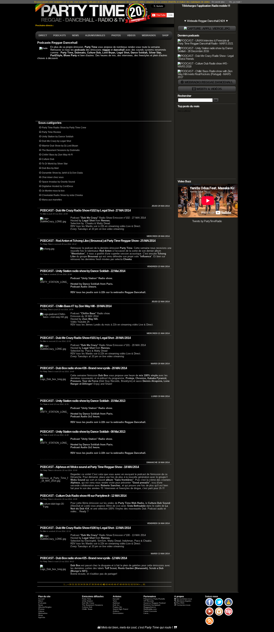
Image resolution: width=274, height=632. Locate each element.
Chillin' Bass (87, 609)
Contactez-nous (183, 605)
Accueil (41, 599)
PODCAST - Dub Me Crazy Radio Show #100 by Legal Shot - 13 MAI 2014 (85, 527)
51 (129, 584)
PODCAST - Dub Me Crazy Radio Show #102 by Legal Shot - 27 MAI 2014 (85, 210)
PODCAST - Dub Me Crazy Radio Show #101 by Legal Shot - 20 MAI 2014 (85, 337)
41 (101, 584)
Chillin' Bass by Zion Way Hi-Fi (57, 154)
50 (126, 584)
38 (93, 584)
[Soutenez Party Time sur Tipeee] (228, 615)
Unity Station (87, 601)
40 (98, 584)
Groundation (118, 613)
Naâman (116, 603)
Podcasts (42, 603)
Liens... (147, 613)
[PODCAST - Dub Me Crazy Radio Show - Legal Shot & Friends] (206, 58)
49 (123, 584)
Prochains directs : (44, 25)
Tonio (45, 274)
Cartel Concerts (150, 611)
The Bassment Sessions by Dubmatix (61, 150)
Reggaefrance (150, 607)
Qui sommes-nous (184, 599)
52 (132, 584)
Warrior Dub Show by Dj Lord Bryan (60, 145)
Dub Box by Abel (50, 168)
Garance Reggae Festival (155, 603)
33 (79, 584)
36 (87, 584)
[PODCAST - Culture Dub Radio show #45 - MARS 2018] (206, 66)
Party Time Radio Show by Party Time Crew (64, 127)
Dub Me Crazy (88, 603)
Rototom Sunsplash (152, 605)
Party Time (47, 244)
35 (84, 584)
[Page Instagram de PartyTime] (219, 615)
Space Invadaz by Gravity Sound (58, 181)
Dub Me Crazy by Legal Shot (56, 141)
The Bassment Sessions (92, 605)
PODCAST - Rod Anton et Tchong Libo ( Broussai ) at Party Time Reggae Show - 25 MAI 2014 (97, 240)
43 (106, 584)
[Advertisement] (103, 90)
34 (81, 584)
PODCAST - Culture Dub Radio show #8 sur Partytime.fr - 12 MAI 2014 (83, 495)
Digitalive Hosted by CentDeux (57, 186)
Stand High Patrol (120, 609)
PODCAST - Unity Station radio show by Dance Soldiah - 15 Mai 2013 (82, 400)
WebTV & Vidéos (209, 89)
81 (144, 584)
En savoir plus (218, 2)
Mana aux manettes (52, 199)
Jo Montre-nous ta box (53, 190)
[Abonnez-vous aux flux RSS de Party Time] (209, 625)
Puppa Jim (117, 607)
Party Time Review (51, 132)
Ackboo (116, 611)
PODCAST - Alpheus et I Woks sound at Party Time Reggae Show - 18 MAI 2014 (89, 467)
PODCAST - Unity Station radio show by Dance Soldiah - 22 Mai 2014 (82, 271)
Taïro (115, 601)
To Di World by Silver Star (55, 163)
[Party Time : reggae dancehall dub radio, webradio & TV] (93, 12)
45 (112, 584)
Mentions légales (184, 601)
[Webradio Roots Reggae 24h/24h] (207, 28)
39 (95, 584)
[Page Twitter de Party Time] (219, 606)
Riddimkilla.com (150, 609)
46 (115, 584)
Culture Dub (48, 159)
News (40, 605)
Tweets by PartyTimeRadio (207, 221)
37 (90, 584)
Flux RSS (180, 603)
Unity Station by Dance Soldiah (57, 136)
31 (73, 584)
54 (137, 584)
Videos (41, 611)
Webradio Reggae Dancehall (209, 82)
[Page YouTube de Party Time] (209, 615)
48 (120, 584)
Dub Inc (116, 605)
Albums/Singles (44, 607)
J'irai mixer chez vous (53, 177)
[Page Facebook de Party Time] (209, 606)
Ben (44, 214)
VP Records (149, 601)
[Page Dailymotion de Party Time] (228, 606)
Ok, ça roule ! (235, 2)
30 (70, 584)
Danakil (116, 599)
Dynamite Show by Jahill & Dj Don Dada (62, 172)
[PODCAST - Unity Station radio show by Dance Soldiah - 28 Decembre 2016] (206, 51)
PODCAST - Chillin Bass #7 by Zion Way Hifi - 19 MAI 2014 (75, 306)
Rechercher (184, 95)
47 (118, 584)
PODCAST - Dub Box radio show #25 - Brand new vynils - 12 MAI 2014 (83, 558)
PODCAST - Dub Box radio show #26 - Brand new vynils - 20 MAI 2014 (83, 368)
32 (76, 584)
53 (134, 584)
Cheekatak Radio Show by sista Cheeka (62, 195)
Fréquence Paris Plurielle (154, 599)
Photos (41, 609)
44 (109, 584)
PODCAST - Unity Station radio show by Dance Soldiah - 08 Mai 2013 (82, 431)
